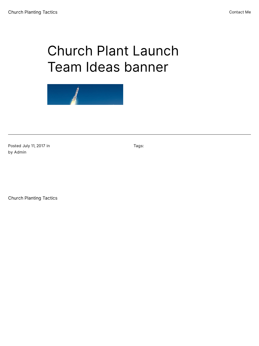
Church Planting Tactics (32, 12)
